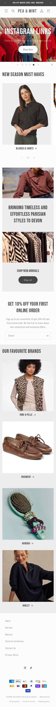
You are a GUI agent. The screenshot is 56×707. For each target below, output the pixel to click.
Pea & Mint (17, 697)
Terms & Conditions (14, 641)
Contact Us (10, 648)
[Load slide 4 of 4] (34, 65)
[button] (6, 10)
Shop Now (28, 49)
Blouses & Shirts (24, 148)
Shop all (28, 279)
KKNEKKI (26, 543)
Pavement (26, 477)
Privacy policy (14, 701)
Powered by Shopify (29, 697)
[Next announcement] (51, 3)
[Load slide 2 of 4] (26, 65)
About (8, 621)
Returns (9, 634)
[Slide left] (22, 158)
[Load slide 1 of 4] (22, 65)
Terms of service (29, 701)
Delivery (9, 627)
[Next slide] (38, 65)
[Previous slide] (17, 65)
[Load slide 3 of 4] (30, 65)
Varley (26, 605)
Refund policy (45, 697)
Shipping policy (44, 701)
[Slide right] (34, 158)
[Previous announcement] (5, 3)
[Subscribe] (47, 335)
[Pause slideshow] (53, 65)
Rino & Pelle (26, 415)
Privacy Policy (11, 655)
